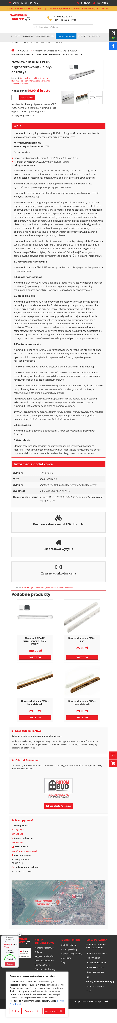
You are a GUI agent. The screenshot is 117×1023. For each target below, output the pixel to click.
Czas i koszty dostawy (45, 969)
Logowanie (86, 2)
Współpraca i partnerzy (71, 953)
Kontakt (58, 42)
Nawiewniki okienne (65, 587)
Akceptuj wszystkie (54, 1011)
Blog (63, 962)
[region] (37, 994)
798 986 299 (17, 842)
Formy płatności (42, 965)
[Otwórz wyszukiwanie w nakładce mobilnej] (63, 27)
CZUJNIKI (14, 42)
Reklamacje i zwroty (44, 960)
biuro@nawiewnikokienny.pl (24, 851)
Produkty (23, 50)
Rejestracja (102, 2)
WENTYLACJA (94, 36)
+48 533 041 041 (67, 19)
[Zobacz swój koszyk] (113, 762)
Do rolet (82, 36)
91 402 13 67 (18, 829)
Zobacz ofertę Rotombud (58, 806)
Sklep (17, 36)
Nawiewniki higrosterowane (45, 587)
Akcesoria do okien (45, 36)
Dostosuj (15, 1011)
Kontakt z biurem (68, 945)
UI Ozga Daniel (101, 1001)
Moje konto (66, 958)
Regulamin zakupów (44, 956)
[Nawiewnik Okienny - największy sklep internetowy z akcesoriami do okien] (20, 17)
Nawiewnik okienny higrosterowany (56, 50)
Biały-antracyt (27, 587)
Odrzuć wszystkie (33, 1011)
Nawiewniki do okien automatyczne (25, 81)
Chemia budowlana (66, 36)
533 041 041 (17, 834)
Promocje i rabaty (69, 949)
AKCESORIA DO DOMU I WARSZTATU (35, 42)
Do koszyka (27, 97)
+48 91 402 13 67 (63, 16)
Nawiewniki (28, 36)
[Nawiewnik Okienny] (12, 50)
